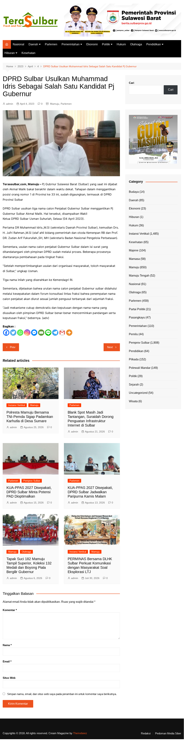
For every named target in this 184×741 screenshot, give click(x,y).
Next (110, 347)
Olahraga (136, 44)
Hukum (121, 44)
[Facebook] (6, 332)
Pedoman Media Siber (168, 733)
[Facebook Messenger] (34, 332)
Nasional (18, 44)
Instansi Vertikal (16, 405)
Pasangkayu (137, 317)
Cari (131, 82)
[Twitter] (13, 332)
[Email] (41, 332)
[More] (69, 332)
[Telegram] (55, 332)
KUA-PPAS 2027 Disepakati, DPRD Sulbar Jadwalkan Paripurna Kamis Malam (90, 492)
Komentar (10, 610)
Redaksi (146, 733)
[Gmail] (62, 332)
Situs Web (9, 677)
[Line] (48, 332)
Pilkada (134, 359)
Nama (7, 645)
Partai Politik (137, 309)
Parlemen (51, 44)
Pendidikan (153, 44)
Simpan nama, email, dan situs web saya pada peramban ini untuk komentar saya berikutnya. (62, 694)
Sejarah (134, 384)
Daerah (33, 44)
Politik (106, 44)
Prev (12, 347)
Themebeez (80, 733)
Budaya (134, 191)
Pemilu (133, 334)
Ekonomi (92, 44)
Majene (133, 250)
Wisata (133, 401)
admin (9, 103)
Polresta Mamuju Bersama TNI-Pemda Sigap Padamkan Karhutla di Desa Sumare (29, 416)
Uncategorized (138, 392)
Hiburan (9, 52)
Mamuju (54, 103)
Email (7, 661)
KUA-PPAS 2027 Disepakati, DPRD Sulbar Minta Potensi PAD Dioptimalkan (29, 492)
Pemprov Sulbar (31, 480)
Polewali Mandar (139, 367)
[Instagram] (27, 332)
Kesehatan (28, 52)
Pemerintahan (71, 44)
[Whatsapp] (20, 332)
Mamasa (134, 258)
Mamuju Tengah (139, 275)
